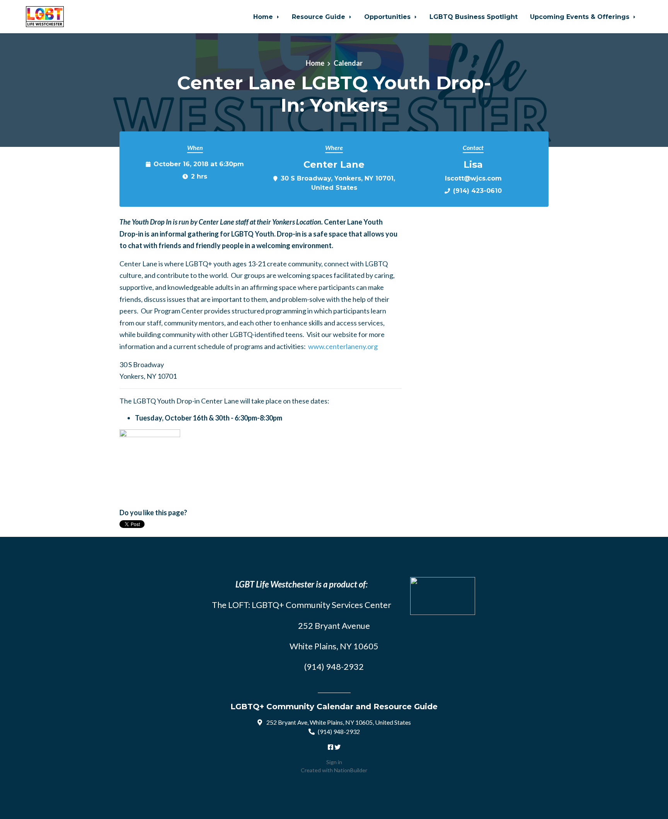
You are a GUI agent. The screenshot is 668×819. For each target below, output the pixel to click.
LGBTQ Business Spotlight (473, 16)
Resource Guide (319, 16)
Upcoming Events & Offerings (580, 16)
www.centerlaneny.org (343, 346)
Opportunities (388, 16)
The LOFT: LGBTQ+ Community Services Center (301, 604)
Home (264, 16)
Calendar (348, 63)
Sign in (334, 762)
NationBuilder (350, 770)
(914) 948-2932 (339, 731)
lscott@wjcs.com (473, 178)
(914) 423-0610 (477, 190)
